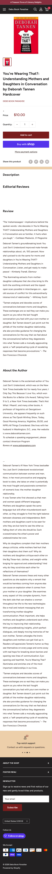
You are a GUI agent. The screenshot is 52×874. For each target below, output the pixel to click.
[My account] (40, 9)
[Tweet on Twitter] (42, 162)
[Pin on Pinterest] (36, 162)
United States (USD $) (13, 821)
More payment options (26, 152)
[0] (47, 9)
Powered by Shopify (11, 868)
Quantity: (7, 124)
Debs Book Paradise (14, 101)
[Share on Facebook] (31, 162)
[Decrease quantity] (17, 124)
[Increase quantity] (32, 124)
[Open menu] (4, 9)
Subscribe (12, 807)
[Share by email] (47, 162)
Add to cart (26, 135)
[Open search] (35, 9)
